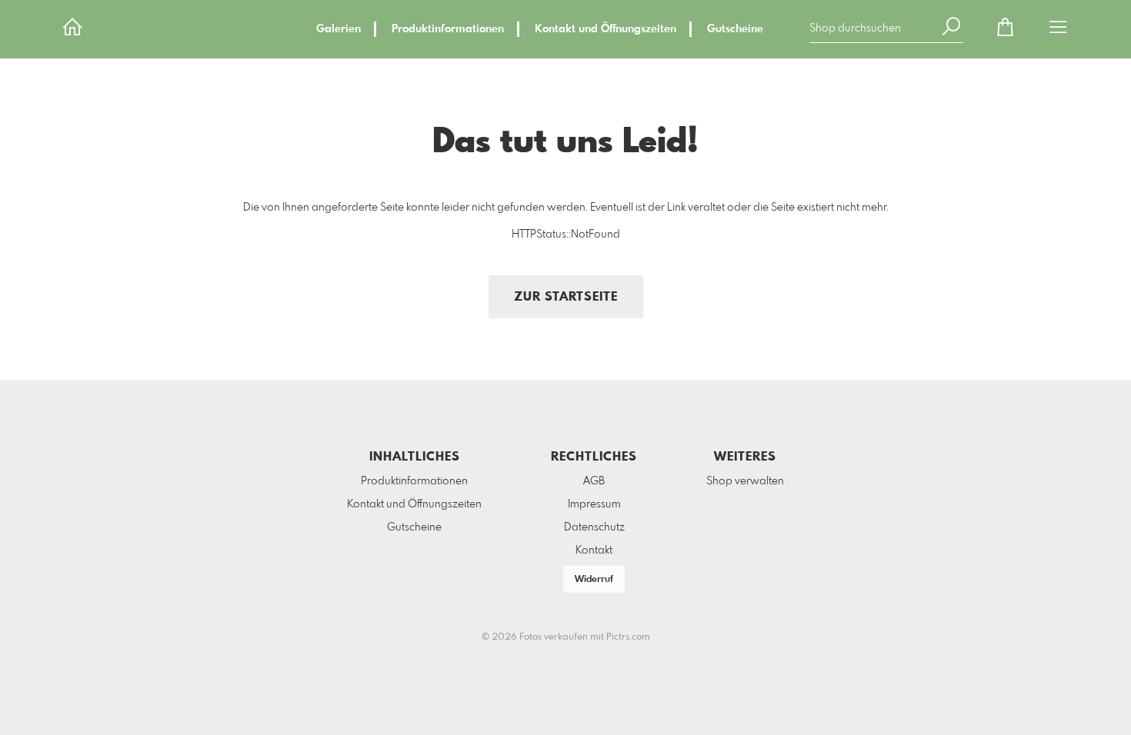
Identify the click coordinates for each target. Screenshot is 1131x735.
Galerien (338, 29)
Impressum (594, 504)
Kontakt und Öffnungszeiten (605, 29)
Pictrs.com (628, 637)
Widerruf (594, 579)
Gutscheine (735, 29)
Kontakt (594, 550)
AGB (594, 481)
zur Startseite (566, 297)
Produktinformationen (448, 29)
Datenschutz (594, 527)
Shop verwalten (745, 481)
